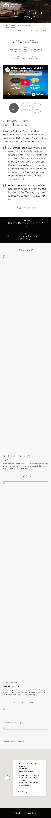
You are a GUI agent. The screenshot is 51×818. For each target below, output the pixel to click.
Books (26, 30)
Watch (14, 109)
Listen (25, 109)
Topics (12, 30)
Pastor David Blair (31, 42)
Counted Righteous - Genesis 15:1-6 (27, 224)
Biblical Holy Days (19, 58)
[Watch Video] (15, 459)
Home (5, 25)
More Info (21, 791)
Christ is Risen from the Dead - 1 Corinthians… (24, 237)
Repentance (18, 49)
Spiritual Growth (23, 25)
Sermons (12, 25)
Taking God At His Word (13, 741)
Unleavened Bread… (10, 28)
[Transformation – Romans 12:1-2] (25, 451)
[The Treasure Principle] (25, 717)
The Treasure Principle (13, 722)
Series (19, 30)
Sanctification (35, 49)
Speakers (34, 30)
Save (37, 109)
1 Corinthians (34, 58)
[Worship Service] (25, 677)
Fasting (34, 25)
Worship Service (10, 682)
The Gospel (31, 51)
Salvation (26, 49)
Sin (42, 49)
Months (44, 30)
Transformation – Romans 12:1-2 (18, 456)
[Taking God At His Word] (25, 737)
